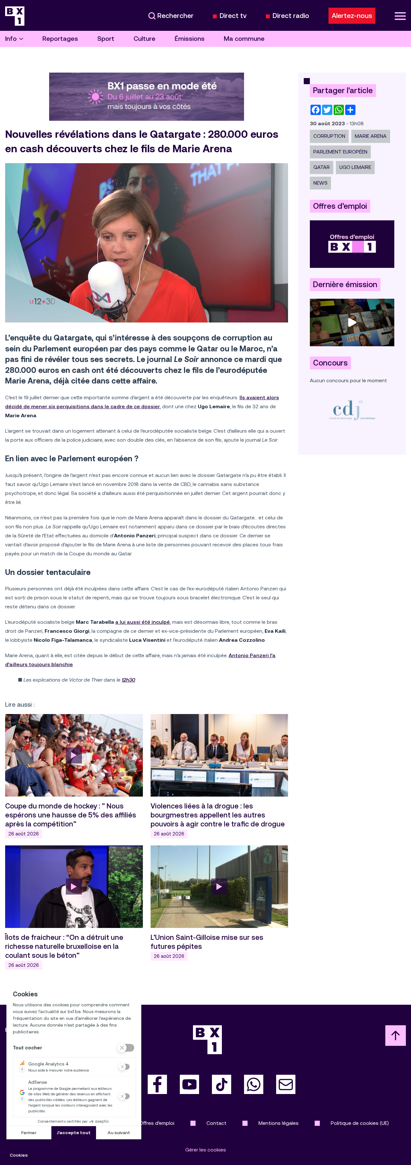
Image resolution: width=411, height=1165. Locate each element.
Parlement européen (340, 151)
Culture (144, 38)
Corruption (329, 136)
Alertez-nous (352, 16)
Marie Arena (371, 136)
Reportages (60, 38)
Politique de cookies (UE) (360, 1123)
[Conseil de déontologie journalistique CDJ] (352, 410)
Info (11, 38)
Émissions (190, 38)
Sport (105, 38)
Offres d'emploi (156, 1123)
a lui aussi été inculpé (142, 622)
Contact (216, 1123)
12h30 (128, 680)
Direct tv (233, 16)
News (320, 183)
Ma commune (244, 38)
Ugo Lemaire (355, 167)
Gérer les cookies (205, 1149)
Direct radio (291, 16)
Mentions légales (278, 1123)
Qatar (321, 167)
